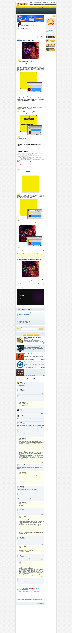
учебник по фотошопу (27, 314)
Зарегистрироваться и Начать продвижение (24, 164)
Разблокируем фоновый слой (21, 138)
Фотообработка (19, 10)
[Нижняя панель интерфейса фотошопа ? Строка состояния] (20, 376)
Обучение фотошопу (28, 7)
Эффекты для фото (19, 11)
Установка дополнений (35, 10)
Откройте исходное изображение (22, 40)
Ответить (42, 393)
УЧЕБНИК (26, 8)
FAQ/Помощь (36, 7)
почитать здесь (29, 257)
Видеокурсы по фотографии (30, 351)
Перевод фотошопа (34, 11)
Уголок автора (51, 7)
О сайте (36, 4)
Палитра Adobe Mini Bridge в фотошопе (31, 353)
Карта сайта (43, 4)
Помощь (41, 599)
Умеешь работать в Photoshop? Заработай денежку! (50, 27)
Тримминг (30, 249)
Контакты (33, 4)
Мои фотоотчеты (50, 8)
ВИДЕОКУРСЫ (26, 10)
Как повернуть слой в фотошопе (30, 361)
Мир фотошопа (44, 7)
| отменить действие (35, 588)
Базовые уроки (26, 9)
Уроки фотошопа (20, 7)
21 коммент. (39, 25)
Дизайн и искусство (42, 9)
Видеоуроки (18, 12)
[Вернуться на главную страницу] (30, 4)
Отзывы (39, 4)
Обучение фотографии (43, 8)
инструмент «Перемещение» (37, 97)
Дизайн (18, 9)
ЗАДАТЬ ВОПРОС (34, 8)
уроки (29, 315)
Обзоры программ (42, 10)
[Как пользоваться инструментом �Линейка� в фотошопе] (20, 343)
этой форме (28, 318)
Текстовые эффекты (19, 8)
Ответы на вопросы (34, 9)
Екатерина (30, 588)
